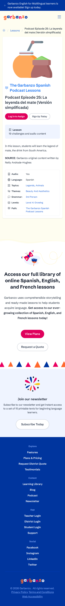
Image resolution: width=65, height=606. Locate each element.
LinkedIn (32, 558)
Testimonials (32, 469)
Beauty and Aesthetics (37, 191)
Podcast (33, 495)
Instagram (32, 553)
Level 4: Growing (34, 202)
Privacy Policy (19, 592)
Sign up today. (33, 7)
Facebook (32, 547)
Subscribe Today (32, 424)
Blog (32, 489)
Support (33, 532)
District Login (32, 521)
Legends (30, 185)
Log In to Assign (18, 117)
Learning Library (32, 484)
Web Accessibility (32, 596)
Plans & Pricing (33, 458)
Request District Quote (32, 463)
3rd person (31, 196)
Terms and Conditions (41, 592)
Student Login (32, 527)
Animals (40, 185)
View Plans (32, 334)
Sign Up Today (39, 116)
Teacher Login (32, 515)
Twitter (32, 564)
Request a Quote (32, 347)
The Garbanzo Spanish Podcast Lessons (37, 210)
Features (32, 452)
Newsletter (32, 501)
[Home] (15, 17)
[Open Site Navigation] (59, 17)
